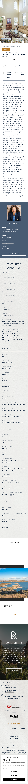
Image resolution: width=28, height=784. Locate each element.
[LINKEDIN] (18, 723)
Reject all (14, 771)
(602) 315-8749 (7, 237)
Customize (14, 775)
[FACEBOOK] (10, 723)
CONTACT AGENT (14, 253)
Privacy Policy (14, 738)
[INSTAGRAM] (14, 723)
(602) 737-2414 (9, 692)
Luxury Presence (18, 728)
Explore (14, 614)
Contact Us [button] (14, 670)
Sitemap (14, 712)
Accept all (14, 779)
